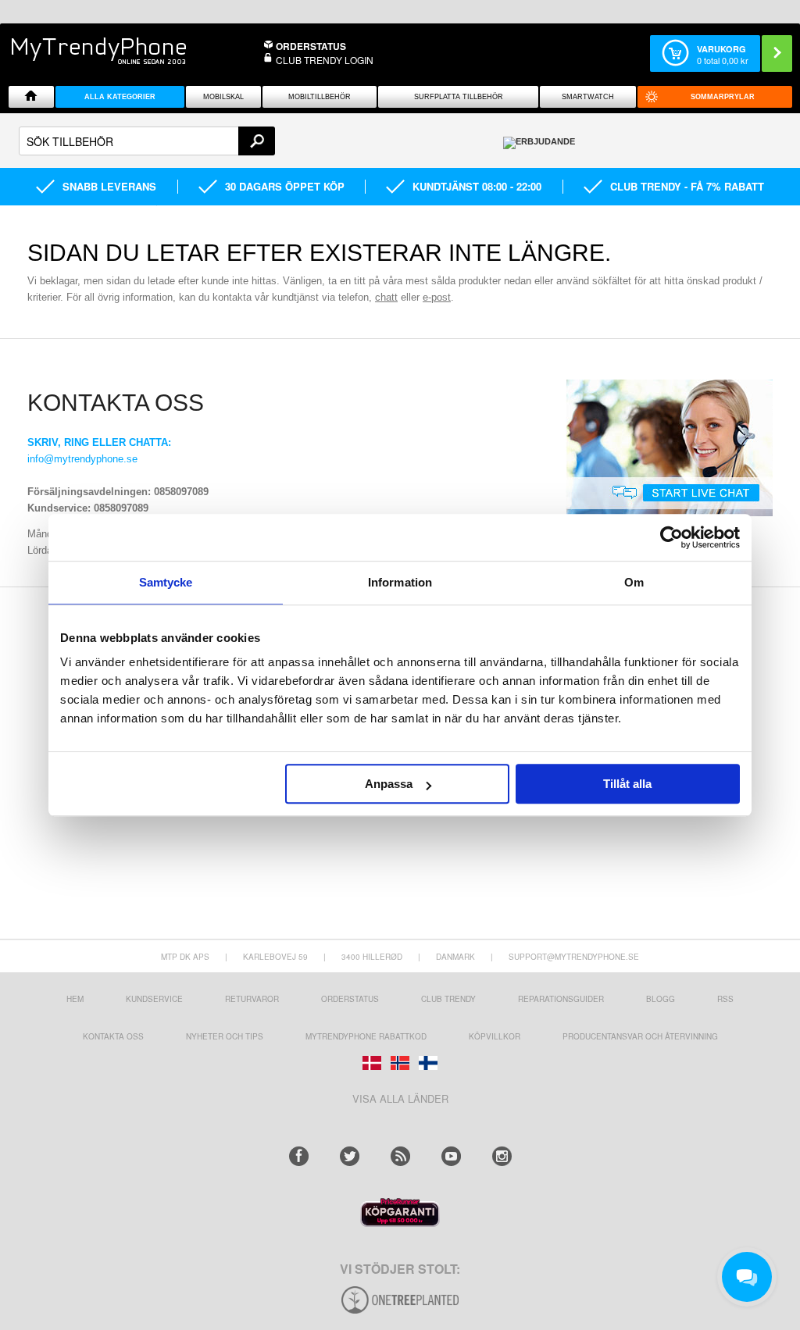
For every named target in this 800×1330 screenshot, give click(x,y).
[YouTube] (451, 1156)
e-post (437, 297)
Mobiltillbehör (319, 97)
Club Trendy (448, 998)
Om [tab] (634, 582)
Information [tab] (400, 582)
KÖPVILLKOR (494, 1036)
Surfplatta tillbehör (458, 97)
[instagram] (502, 1156)
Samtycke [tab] (166, 582)
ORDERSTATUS (311, 46)
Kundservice (154, 998)
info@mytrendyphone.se (82, 459)
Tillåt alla (627, 783)
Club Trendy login (324, 59)
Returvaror (252, 998)
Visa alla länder (400, 1098)
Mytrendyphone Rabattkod (366, 1036)
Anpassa (388, 783)
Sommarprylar (723, 97)
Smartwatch (588, 97)
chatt (386, 297)
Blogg (660, 998)
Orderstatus (350, 998)
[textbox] (147, 141)
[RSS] (400, 1156)
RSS (725, 998)
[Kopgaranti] (400, 1222)
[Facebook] (299, 1156)
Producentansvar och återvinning (640, 1036)
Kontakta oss (113, 1036)
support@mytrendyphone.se (574, 956)
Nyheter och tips (224, 1036)
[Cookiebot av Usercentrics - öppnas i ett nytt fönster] (671, 537)
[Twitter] (349, 1156)
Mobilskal (223, 97)
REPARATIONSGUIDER (561, 998)
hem (75, 998)
